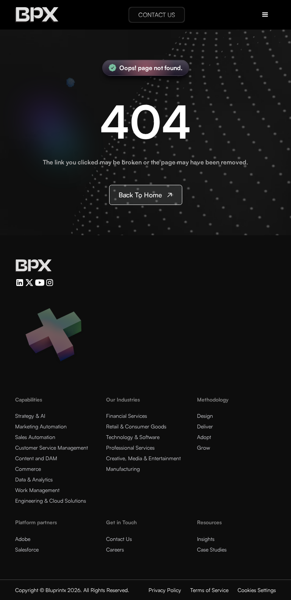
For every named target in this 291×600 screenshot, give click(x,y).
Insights (205, 539)
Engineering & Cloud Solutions (50, 500)
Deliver (205, 426)
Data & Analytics (34, 479)
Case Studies (212, 549)
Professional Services (130, 447)
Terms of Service (209, 590)
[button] (265, 14)
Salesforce (27, 549)
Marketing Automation (41, 426)
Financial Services (126, 415)
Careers (115, 549)
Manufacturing (123, 469)
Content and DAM (36, 458)
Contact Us (119, 539)
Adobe (22, 539)
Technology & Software (133, 437)
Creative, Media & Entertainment (143, 458)
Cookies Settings (257, 590)
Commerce (28, 469)
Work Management (37, 490)
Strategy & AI (30, 415)
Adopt (204, 437)
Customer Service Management (51, 447)
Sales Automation (35, 437)
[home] (36, 14)
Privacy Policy (165, 590)
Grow (203, 447)
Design (205, 415)
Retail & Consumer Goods (136, 426)
